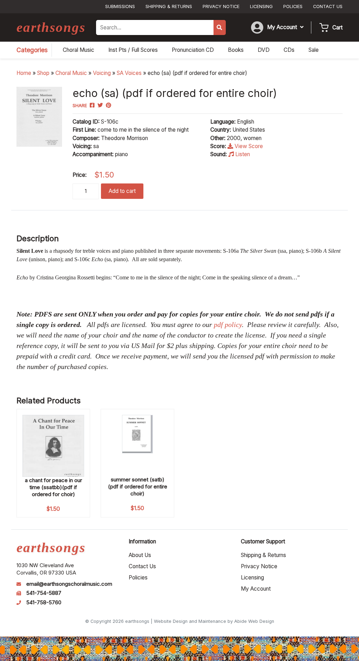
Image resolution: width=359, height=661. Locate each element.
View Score (248, 146)
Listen (242, 154)
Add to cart (122, 191)
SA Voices (129, 73)
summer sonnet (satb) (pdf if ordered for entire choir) (137, 486)
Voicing (102, 73)
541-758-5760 (43, 602)
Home (23, 73)
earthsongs (51, 27)
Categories (32, 50)
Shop (43, 73)
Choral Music (71, 73)
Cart (337, 27)
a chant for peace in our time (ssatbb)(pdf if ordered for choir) (53, 487)
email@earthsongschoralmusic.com (69, 584)
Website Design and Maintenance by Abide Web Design (214, 621)
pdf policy (228, 324)
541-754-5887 (43, 593)
